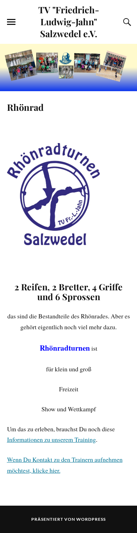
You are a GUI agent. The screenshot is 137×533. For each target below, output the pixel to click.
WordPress (91, 519)
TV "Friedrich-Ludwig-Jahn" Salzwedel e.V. (68, 21)
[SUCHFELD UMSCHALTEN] (126, 22)
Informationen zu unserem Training (51, 439)
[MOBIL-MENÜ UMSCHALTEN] (11, 22)
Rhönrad (25, 107)
